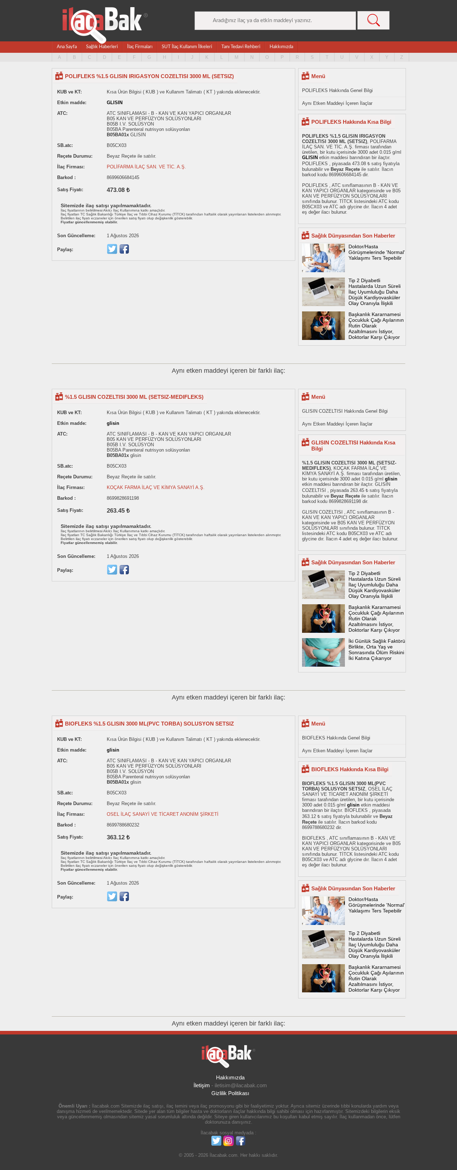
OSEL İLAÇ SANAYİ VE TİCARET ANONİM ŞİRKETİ (163, 814)
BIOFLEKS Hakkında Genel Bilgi (336, 738)
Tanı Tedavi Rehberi (240, 47)
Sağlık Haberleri (102, 47)
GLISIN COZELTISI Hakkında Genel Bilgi (345, 411)
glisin (113, 423)
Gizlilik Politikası (230, 1093)
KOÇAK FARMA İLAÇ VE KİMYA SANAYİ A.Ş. (156, 487)
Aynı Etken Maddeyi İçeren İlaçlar (337, 103)
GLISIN (114, 102)
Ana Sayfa (67, 47)
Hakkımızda (281, 47)
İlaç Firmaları (139, 47)
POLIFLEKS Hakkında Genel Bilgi (337, 90)
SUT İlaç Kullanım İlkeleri (187, 47)
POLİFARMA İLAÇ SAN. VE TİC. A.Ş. (146, 166)
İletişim (202, 1085)
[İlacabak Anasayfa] (105, 25)
